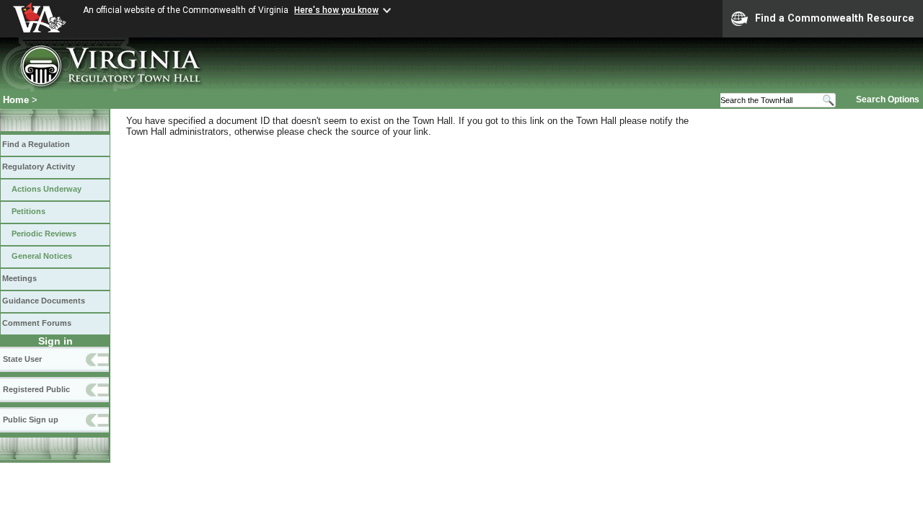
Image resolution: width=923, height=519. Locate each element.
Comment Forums (36, 323)
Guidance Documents (43, 300)
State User (22, 359)
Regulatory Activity (38, 166)
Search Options (887, 99)
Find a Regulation (36, 144)
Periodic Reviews (44, 233)
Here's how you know (336, 10)
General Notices (42, 256)
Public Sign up (30, 419)
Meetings (19, 278)
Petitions (28, 211)
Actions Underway (46, 189)
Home (16, 99)
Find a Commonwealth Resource (834, 18)
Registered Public (36, 389)
